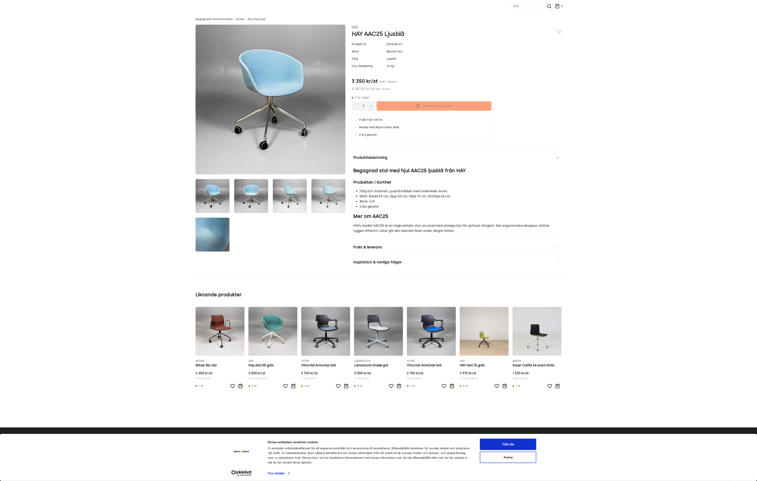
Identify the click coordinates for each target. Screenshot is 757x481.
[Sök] (549, 6)
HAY (355, 27)
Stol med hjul (256, 19)
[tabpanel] (270, 99)
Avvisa (508, 457)
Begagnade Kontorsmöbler (214, 19)
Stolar (240, 19)
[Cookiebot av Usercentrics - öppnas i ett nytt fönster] (241, 473)
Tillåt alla (508, 444)
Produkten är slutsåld (437, 106)
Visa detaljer (276, 473)
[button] (559, 6)
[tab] (212, 196)
